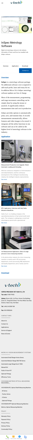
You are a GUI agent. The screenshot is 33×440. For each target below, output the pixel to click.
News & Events (5, 334)
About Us (4, 320)
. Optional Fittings (6, 400)
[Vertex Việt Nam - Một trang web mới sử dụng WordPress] (16, 3)
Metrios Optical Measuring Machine (11, 407)
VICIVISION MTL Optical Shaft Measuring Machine (16, 387)
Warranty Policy (5, 416)
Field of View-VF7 (6, 370)
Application (15, 66)
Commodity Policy (6, 429)
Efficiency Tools (6, 377)
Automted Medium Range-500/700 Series (13, 361)
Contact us (25, 70)
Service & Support (6, 330)
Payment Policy (5, 419)
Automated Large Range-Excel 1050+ (12, 364)
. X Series (4, 397)
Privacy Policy (5, 423)
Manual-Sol (4, 367)
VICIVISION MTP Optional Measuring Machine (14, 404)
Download (25, 66)
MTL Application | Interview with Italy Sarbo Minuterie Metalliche (14, 209)
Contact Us (4, 324)
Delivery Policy (5, 426)
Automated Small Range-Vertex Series (12, 357)
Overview (5, 66)
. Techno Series (5, 394)
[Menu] (2, 3)
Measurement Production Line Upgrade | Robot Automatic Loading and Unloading (15, 166)
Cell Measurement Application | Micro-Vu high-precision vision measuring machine (15, 253)
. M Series (4, 391)
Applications (5, 327)
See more (4, 179)
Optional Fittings (6, 374)
